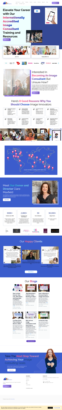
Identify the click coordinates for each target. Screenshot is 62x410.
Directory (39, 2)
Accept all (50, 407)
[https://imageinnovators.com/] (7, 3)
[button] (18, 296)
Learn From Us (18, 2)
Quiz (27, 381)
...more (14, 305)
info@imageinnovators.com (48, 382)
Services (31, 2)
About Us (43, 2)
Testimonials (28, 384)
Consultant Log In (22, 3)
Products (26, 2)
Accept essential (57, 407)
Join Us (23, 2)
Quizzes (35, 2)
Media (17, 3)
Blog (47, 2)
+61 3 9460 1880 (47, 381)
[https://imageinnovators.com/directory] (31, 160)
